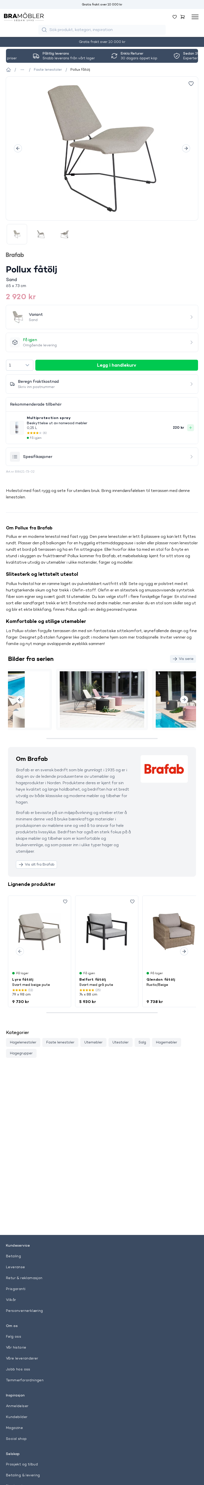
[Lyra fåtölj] (39, 931)
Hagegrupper (21, 1053)
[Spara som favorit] (65, 901)
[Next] (186, 148)
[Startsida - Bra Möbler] (8, 69)
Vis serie (186, 659)
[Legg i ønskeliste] (191, 84)
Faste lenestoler (60, 1042)
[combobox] (19, 365)
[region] (102, 148)
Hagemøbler (166, 1042)
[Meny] (195, 17)
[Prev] (18, 148)
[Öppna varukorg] (182, 16)
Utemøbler (93, 1042)
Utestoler (120, 1042)
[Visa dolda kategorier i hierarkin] (22, 70)
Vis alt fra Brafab (39, 864)
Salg (142, 1042)
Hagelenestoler (23, 1042)
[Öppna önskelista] (174, 16)
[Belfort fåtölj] (106, 931)
